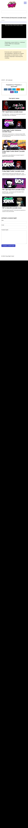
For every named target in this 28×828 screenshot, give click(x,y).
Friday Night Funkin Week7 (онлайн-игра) (13, 152)
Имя (2, 220)
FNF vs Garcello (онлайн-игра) (12, 208)
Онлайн (3, 20)
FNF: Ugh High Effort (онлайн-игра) (13, 189)
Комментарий (4, 229)
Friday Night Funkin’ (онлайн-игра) (13, 171)
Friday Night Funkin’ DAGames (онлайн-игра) (11, 131)
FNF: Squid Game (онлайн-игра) (12, 112)
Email (2, 225)
